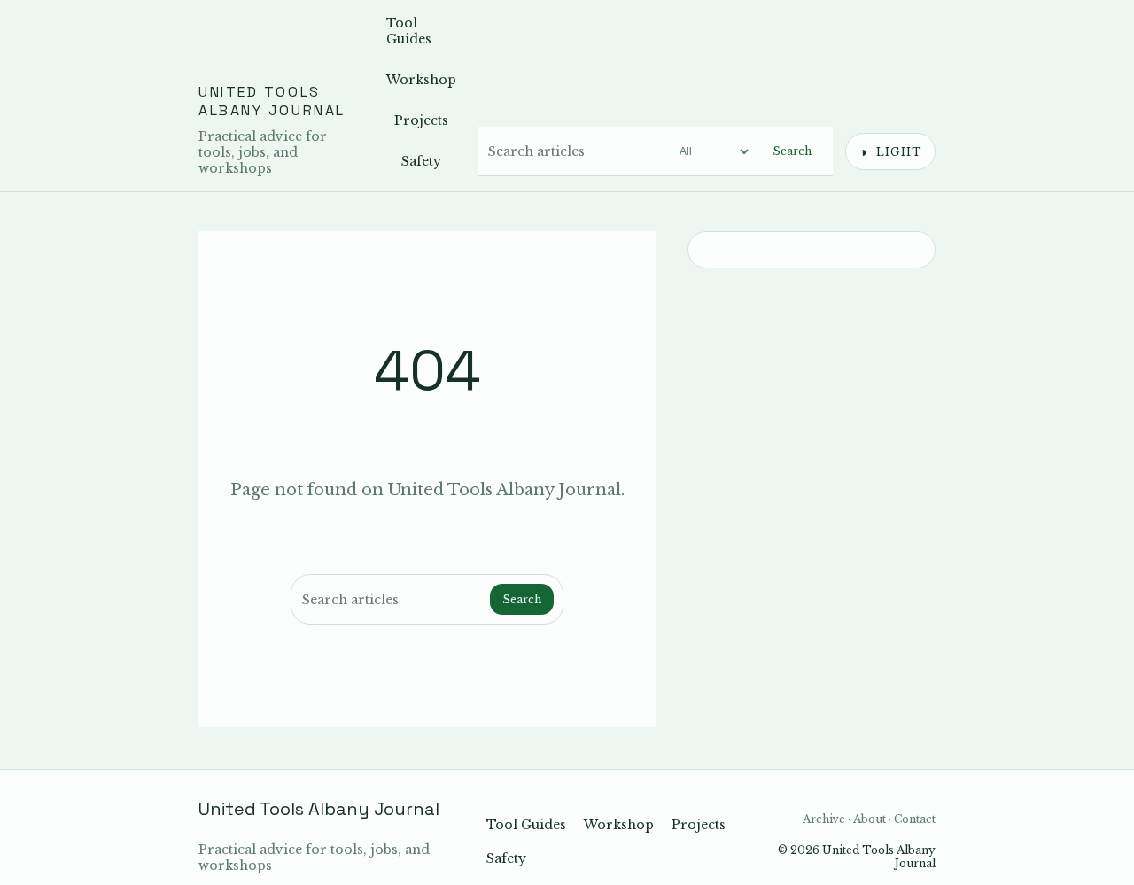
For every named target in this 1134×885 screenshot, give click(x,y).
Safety (421, 161)
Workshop (421, 80)
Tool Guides (408, 31)
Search (792, 151)
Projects (421, 120)
